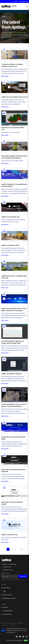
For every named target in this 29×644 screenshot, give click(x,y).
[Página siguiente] (24, 549)
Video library (5, 588)
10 (21, 549)
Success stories (7, 614)
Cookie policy (13, 625)
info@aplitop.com (8, 570)
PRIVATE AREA (23, 1)
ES (12, 1)
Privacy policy (4, 625)
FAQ (4, 591)
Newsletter (5, 573)
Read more (4, 76)
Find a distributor (8, 611)
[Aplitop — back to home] (6, 560)
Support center (6, 595)
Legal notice (20, 623)
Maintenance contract (9, 598)
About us (5, 607)
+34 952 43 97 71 (7, 567)
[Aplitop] (9, 6)
